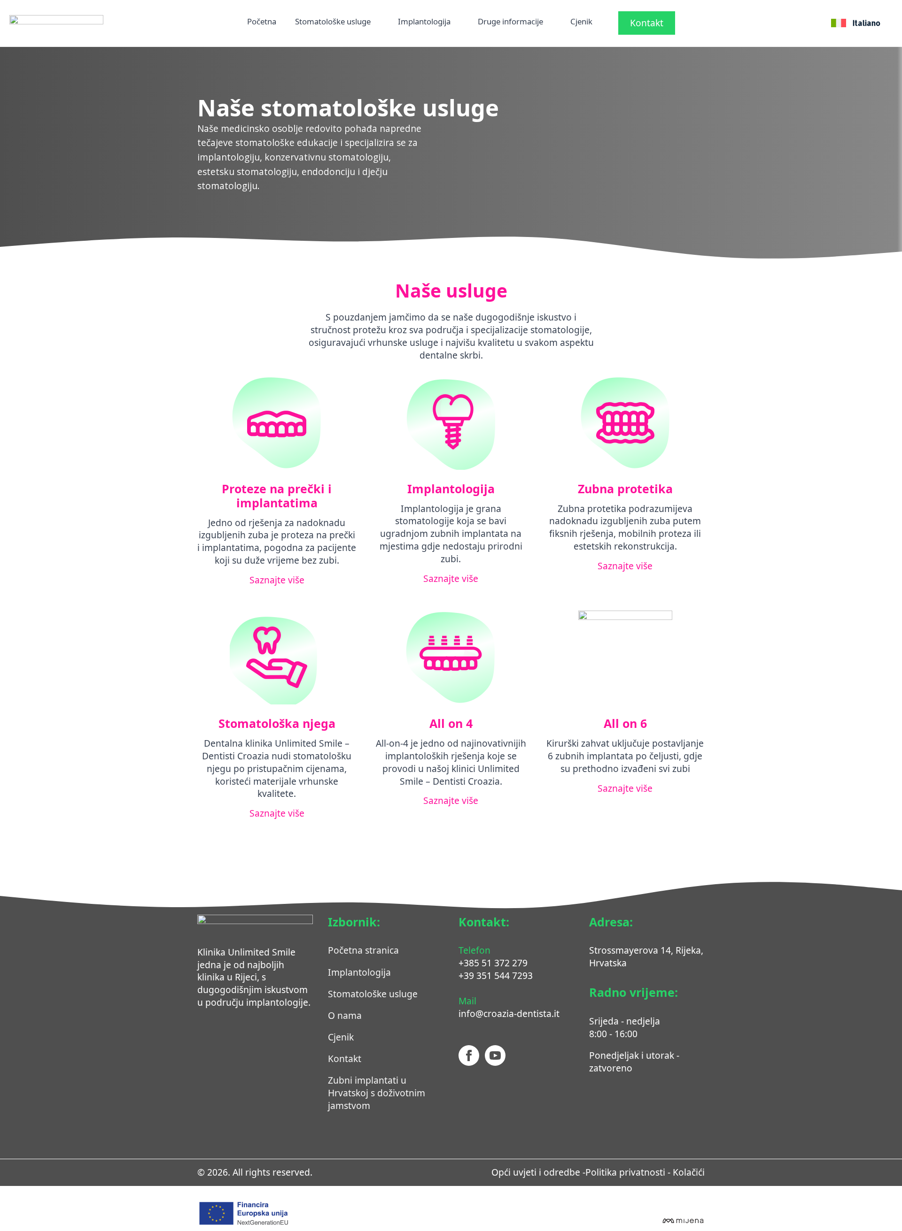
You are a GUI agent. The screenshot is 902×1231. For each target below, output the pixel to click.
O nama (345, 1015)
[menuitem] (856, 23)
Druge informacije (510, 22)
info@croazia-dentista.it (509, 1013)
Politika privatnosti (625, 1172)
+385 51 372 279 (493, 962)
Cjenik (581, 22)
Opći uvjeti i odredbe (535, 1172)
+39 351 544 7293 (496, 975)
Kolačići (689, 1172)
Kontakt (344, 1058)
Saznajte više (276, 580)
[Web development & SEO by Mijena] (683, 1219)
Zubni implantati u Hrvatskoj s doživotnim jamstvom (376, 1093)
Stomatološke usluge (333, 22)
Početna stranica (363, 950)
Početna (261, 22)
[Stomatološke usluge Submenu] (375, 23)
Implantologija (424, 22)
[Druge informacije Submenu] (547, 23)
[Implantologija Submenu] (455, 23)
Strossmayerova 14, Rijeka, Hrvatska (646, 956)
